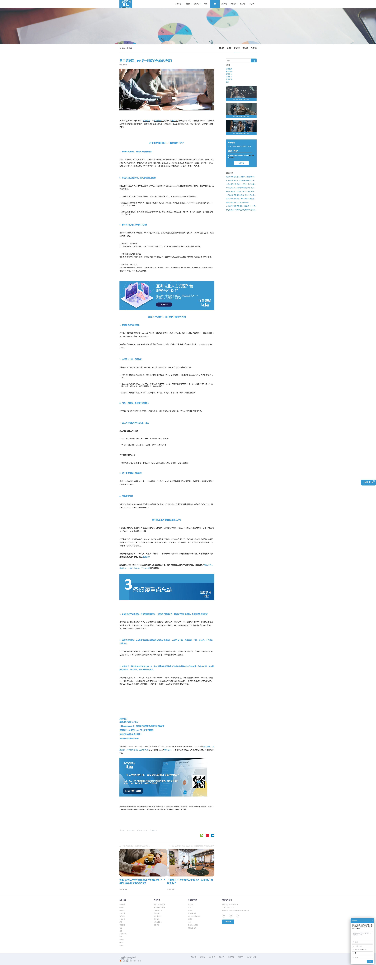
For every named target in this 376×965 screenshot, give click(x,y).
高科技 (190, 919)
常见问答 (156, 925)
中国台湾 (122, 919)
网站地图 (221, 957)
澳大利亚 (122, 916)
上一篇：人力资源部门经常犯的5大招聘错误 (134, 846)
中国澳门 (122, 910)
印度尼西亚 (122, 933)
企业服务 (156, 919)
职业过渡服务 (158, 916)
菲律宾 (121, 939)
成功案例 (190, 904)
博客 (215, 4)
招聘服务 (229, 71)
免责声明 (231, 957)
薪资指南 (229, 69)
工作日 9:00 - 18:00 (228, 907)
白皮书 (229, 48)
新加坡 (121, 907)
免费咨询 (228, 921)
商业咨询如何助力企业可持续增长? (237, 202)
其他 (227, 82)
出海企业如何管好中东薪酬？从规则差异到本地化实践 (241, 177)
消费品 (190, 910)
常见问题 (254, 48)
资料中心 (224, 4)
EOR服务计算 (158, 910)
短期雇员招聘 (192, 928)
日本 (120, 930)
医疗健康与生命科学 (194, 916)
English (252, 4)
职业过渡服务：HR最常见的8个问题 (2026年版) (241, 191)
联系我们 (233, 4)
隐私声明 (240, 957)
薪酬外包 (229, 74)
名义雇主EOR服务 (159, 907)
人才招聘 (187, 4)
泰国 (120, 928)
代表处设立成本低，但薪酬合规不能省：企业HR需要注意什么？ (241, 180)
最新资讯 (229, 77)
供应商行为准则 (252, 957)
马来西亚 (122, 925)
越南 (120, 922)
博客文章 (237, 48)
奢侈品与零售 (192, 913)
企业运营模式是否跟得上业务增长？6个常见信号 (241, 206)
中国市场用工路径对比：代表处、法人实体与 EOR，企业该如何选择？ (241, 184)
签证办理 (156, 913)
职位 (205, 4)
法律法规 (245, 48)
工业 (189, 922)
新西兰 (121, 942)
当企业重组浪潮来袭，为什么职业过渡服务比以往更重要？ (241, 199)
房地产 (190, 907)
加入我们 (242, 4)
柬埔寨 (121, 945)
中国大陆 (122, 913)
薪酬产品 (196, 4)
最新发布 (221, 48)
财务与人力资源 (193, 925)
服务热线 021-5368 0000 (230, 904)
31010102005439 (134, 961)
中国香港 (122, 904)
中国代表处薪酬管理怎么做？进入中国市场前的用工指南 (241, 195)
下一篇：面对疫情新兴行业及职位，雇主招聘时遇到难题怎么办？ (191, 846)
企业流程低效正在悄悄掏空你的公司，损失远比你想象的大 (241, 188)
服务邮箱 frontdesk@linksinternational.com (235, 910)
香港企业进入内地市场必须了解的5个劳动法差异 (241, 210)
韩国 (120, 936)
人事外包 (178, 4)
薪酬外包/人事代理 (159, 904)
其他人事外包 (158, 922)
